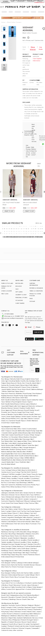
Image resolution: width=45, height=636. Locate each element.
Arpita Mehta (18, 414)
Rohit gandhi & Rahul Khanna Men (20, 433)
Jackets (26, 499)
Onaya (23, 387)
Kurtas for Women (35, 492)
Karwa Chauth (22, 599)
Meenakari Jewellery (27, 538)
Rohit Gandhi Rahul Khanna (10, 404)
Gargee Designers (29, 447)
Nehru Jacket (13, 509)
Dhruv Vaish (22, 428)
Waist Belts (18, 550)
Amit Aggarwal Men (20, 441)
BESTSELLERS (19, 283)
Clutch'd (33, 472)
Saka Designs (37, 587)
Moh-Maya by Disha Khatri (27, 470)
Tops (31, 494)
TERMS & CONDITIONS (36, 291)
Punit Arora (18, 453)
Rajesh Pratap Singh (20, 395)
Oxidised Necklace (31, 546)
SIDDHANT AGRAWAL (28, 28)
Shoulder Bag (5, 554)
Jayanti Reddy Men (7, 462)
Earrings (12, 531)
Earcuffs (35, 534)
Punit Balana (37, 393)
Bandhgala (18, 517)
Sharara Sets (25, 494)
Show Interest (33, 48)
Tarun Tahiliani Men (34, 441)
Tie (39, 523)
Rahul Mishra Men (28, 453)
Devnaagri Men (28, 439)
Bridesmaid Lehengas (14, 497)
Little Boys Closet (7, 585)
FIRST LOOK (4, 293)
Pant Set (17, 523)
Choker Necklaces (18, 546)
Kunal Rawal (18, 435)
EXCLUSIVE (18, 286)
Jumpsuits (33, 499)
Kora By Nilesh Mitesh (8, 464)
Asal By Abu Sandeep (28, 381)
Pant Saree (14, 503)
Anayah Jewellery (24, 478)
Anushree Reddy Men (24, 443)
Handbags (4, 550)
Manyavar (4, 387)
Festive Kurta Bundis (24, 521)
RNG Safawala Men (7, 455)
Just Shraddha (24, 476)
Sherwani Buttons (7, 515)
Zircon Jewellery (21, 540)
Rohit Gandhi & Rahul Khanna (11, 400)
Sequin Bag (15, 554)
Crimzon (30, 487)
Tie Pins (23, 511)
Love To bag (16, 472)
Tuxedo (3, 517)
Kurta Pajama (23, 515)
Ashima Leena (25, 404)
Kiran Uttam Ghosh (24, 389)
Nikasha (33, 404)
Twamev (26, 435)
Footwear (33, 523)
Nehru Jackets (34, 573)
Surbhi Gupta (26, 416)
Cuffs (17, 531)
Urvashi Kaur (5, 422)
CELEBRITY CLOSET (21, 294)
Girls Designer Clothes (8, 562)
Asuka (11, 435)
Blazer (33, 575)
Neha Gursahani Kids (18, 587)
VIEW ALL (39, 165)
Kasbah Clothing (15, 449)
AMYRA (30, 482)
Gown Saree (5, 503)
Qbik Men (4, 443)
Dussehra (12, 597)
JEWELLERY (21, 1)
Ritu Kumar (16, 397)
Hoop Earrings (6, 546)
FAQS (31, 298)
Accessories (5, 519)
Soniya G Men (19, 458)
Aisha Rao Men (33, 445)
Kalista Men (5, 449)
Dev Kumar (4, 439)
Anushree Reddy (14, 381)
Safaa (3, 418)
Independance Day (16, 595)
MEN (12, 1)
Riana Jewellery (12, 478)
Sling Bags (34, 550)
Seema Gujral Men (7, 458)
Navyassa (17, 585)
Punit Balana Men (7, 441)
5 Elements (35, 480)
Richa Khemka (11, 418)
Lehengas (4, 492)
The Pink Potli (25, 472)
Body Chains (15, 536)
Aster (24, 474)
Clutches (33, 548)
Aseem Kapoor (15, 422)
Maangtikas (21, 534)
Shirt (37, 575)
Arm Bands (23, 536)
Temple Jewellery (6, 542)
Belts (14, 548)
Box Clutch (23, 554)
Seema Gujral (26, 400)
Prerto (25, 487)
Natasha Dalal (15, 379)
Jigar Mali (23, 418)
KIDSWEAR (30, 1)
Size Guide (41, 48)
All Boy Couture (6, 589)
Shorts (15, 513)
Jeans (16, 515)
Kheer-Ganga (34, 435)
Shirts (20, 509)
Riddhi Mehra (33, 395)
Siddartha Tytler (37, 400)
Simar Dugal (11, 416)
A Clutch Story (15, 480)
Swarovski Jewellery (8, 540)
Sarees (26, 492)
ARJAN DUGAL (5, 447)
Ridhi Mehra (33, 385)
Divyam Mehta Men (18, 430)
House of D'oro (34, 476)
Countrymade (31, 428)
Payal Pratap (27, 393)
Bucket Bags (17, 552)
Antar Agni (4, 381)
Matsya (37, 414)
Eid (25, 595)
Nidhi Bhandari (26, 480)
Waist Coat (16, 511)
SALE (16, 289)
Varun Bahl (4, 406)
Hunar (29, 474)
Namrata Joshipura (35, 406)
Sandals (9, 548)
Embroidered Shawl (7, 557)
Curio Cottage (6, 470)
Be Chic (3, 482)
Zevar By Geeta (37, 474)
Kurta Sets (19, 492)
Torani (3, 416)
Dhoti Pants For (6, 567)
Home (3, 22)
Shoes (3, 548)
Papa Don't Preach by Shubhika (11, 393)
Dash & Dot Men (11, 428)
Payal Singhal (16, 402)
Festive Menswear (7, 523)
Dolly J (38, 381)
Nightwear (19, 501)
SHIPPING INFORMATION (34, 284)
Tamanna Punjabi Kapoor (17, 420)
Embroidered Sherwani (16, 575)
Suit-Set (33, 513)
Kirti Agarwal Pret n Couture (22, 589)
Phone (38, 327)
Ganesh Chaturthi (21, 597)
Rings (29, 531)
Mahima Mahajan (37, 389)
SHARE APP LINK (38, 332)
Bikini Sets (14, 499)
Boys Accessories (31, 577)
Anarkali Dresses (29, 565)
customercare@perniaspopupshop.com (14, 318)
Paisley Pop (35, 484)
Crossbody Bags (6, 552)
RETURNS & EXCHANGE (36, 288)
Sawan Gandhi (29, 414)
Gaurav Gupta (27, 402)
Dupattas (12, 501)
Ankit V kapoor (6, 430)
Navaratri (4, 597)
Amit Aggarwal (23, 406)
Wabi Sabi (4, 435)
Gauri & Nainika (32, 387)
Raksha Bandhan (32, 595)
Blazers (27, 513)
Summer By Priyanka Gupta (10, 385)
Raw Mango (5, 379)
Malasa (18, 416)
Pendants (16, 538)
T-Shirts (21, 513)
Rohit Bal (24, 397)
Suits (38, 509)
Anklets (30, 536)
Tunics (3, 497)
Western (4, 521)
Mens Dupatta (27, 517)
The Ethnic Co (5, 437)
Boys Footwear (20, 577)
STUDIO (39, 1)
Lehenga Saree (35, 501)
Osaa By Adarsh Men (33, 383)
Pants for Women (36, 497)
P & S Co (12, 583)
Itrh (18, 418)
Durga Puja (32, 597)
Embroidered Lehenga (31, 562)
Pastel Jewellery (33, 540)
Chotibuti (28, 583)
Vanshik (5, 433)
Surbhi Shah (30, 408)
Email (29, 327)
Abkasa (24, 445)
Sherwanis (4, 494)
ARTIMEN (18, 445)
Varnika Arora (5, 472)
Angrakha (10, 517)
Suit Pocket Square (33, 511)
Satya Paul (34, 379)
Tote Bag (33, 552)
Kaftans (37, 494)
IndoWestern (12, 521)
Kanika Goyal (34, 410)
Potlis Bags (25, 548)
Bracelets (24, 531)
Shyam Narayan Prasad (21, 410)
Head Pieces (5, 536)
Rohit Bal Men (36, 433)
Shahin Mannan (32, 420)
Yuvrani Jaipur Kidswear (29, 585)
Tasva (3, 428)
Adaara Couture (33, 418)
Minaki (3, 478)
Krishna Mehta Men (16, 439)
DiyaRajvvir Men (17, 447)
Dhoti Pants (25, 497)
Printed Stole (19, 557)
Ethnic (40, 519)
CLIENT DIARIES (19, 303)
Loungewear (14, 519)
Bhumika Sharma (6, 408)
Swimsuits (4, 501)
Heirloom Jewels (6, 538)
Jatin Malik (12, 443)
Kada (38, 546)
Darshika (33, 437)
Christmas (4, 599)
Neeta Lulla (13, 406)
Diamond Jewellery (20, 542)
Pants (3, 511)
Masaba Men (21, 451)
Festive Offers (34, 503)
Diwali (3, 595)
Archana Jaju (36, 416)
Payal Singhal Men (7, 453)
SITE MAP (32, 301)
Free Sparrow (5, 587)
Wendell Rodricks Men (8, 460)
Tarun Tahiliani (6, 402)
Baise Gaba (24, 385)
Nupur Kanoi (20, 391)
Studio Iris (4, 420)
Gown (17, 494)
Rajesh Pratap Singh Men (34, 430)
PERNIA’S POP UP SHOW (6, 287)
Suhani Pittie (5, 487)
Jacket (27, 575)
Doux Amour (5, 480)
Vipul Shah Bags (21, 482)
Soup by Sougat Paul (18, 412)
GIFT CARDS (19, 292)
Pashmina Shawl (33, 554)
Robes (10, 513)
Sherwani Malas (25, 519)
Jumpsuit (37, 517)
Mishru (5, 391)
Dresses (11, 494)
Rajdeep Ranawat (7, 395)
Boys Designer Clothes (8, 573)
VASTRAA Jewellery (15, 474)
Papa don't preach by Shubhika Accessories (15, 484)
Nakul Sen (11, 391)
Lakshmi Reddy (37, 583)
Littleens (29, 587)
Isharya (14, 470)
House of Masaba (7, 414)
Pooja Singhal (25, 379)
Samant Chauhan (19, 408)
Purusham (15, 437)
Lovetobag (35, 478)
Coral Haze (11, 482)
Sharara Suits (5, 565)
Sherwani (27, 509)
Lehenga (19, 562)
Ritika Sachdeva (16, 487)
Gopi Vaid (29, 412)
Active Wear (25, 523)
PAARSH (29, 451)
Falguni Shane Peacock (8, 383)
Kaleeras (28, 534)
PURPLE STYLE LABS (7, 283)
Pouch (11, 550)
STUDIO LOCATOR (6, 291)
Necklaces (4, 531)
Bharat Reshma (24, 437)
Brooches (4, 526)
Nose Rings (12, 534)
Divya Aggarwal (6, 410)
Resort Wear (5, 499)
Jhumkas (30, 544)
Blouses (27, 501)
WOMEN (5, 1)
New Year (31, 599)
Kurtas (33, 509)
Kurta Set (14, 565)
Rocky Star (21, 383)
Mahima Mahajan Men (8, 451)
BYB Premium (36, 589)
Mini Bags (26, 552)
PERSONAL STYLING (21, 297)
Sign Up (37, 370)
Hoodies (4, 513)
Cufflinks (34, 519)
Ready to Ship (23, 503)
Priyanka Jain (5, 412)
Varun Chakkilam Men (22, 462)
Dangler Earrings (20, 544)
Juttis (19, 548)
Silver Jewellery (33, 542)
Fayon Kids (5, 583)
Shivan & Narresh (14, 387)
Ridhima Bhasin (6, 397)
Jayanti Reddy (6, 389)
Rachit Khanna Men (7, 445)
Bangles (35, 531)
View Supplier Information (37, 59)
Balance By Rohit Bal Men (25, 460)
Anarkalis (12, 492)
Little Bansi (20, 583)
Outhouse (4, 474)
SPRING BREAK (29, 458)
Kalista (14, 389)
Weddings (12, 599)
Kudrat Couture (27, 449)
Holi (8, 595)
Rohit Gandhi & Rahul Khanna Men (26, 455)
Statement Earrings (7, 544)
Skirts (20, 499)
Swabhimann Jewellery (10, 476)
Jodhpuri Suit (33, 515)
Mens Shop (35, 521)
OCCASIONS (19, 300)
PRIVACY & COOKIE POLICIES (35, 294)
